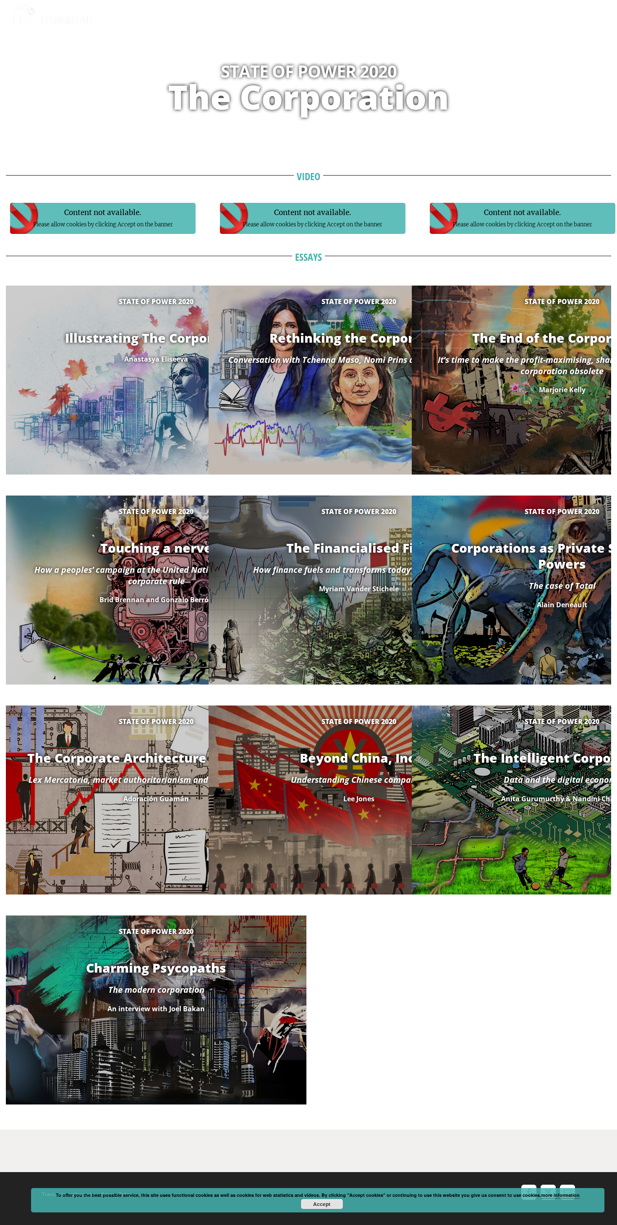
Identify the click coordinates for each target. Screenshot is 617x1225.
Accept (321, 1204)
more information (560, 1195)
